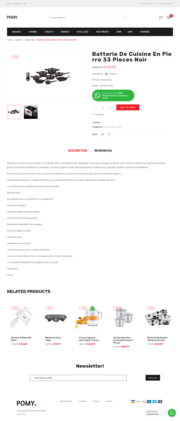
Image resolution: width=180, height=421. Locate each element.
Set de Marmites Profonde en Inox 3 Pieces (123, 340)
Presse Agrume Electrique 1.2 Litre (89, 338)
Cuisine (18, 40)
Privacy (96, 401)
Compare (100, 114)
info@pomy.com (19, 3)
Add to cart (128, 107)
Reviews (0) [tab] (103, 150)
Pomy (35, 411)
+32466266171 (147, 3)
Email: (9, 3)
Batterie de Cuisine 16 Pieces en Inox (157, 338)
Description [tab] (77, 150)
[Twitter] (108, 134)
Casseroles (30, 40)
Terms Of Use (66, 401)
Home (9, 40)
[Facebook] (102, 134)
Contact (82, 401)
